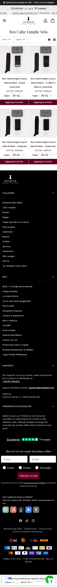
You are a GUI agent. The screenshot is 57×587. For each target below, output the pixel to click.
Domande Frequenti (12, 311)
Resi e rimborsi (10, 320)
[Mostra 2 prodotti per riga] (54, 39)
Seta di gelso (9, 227)
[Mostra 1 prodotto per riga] (49, 39)
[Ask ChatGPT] (6, 510)
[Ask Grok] (36, 510)
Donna (6, 261)
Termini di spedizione (13, 315)
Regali (6, 217)
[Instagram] (33, 520)
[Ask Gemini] (28, 510)
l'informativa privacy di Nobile (34, 483)
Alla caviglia (8, 256)
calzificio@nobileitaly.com (22, 13)
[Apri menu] (7, 20)
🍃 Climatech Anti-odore (15, 266)
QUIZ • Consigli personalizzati (17, 286)
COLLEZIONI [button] (8, 193)
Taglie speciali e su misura (16, 222)
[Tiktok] (27, 520)
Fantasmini (8, 251)
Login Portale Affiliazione (15, 354)
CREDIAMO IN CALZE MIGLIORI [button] (17, 406)
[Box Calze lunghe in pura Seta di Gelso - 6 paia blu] (14, 123)
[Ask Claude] (13, 510)
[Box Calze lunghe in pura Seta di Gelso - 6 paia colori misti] (14, 59)
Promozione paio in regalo (15, 344)
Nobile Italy (11, 529)
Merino (6, 236)
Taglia (6, 95)
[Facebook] (20, 520)
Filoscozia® (8, 306)
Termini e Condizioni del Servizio (27, 531)
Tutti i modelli (9, 207)
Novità (6, 212)
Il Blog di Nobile (10, 291)
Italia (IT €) (25, 582)
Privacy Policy (45, 529)
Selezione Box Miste (12, 202)
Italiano (8, 582)
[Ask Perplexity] (21, 510)
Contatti (6, 325)
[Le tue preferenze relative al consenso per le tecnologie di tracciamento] (51, 581)
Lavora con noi (10, 340)
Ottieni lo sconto (28, 475)
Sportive (7, 246)
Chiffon (6, 241)
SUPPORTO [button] (8, 366)
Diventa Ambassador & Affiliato (18, 349)
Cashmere (8, 231)
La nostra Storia (10, 296)
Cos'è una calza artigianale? (17, 301)
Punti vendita (9, 330)
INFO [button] (5, 277)
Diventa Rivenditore (12, 335)
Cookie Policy (30, 529)
